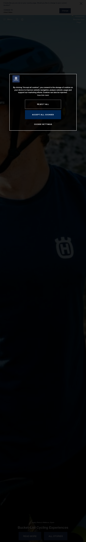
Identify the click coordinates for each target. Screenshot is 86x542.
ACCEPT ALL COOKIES (43, 115)
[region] (43, 102)
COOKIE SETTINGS (43, 124)
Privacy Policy (41, 95)
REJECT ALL (43, 104)
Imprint (47, 95)
